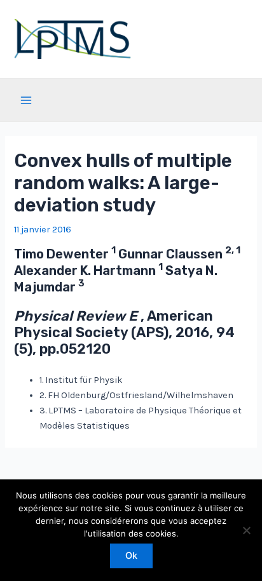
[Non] (246, 530)
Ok (131, 555)
